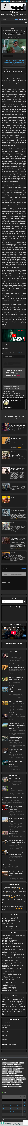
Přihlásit (4, 1022)
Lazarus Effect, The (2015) (14, 973)
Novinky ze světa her (19, 1075)
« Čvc (3, 1119)
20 (14, 1111)
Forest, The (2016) (12, 952)
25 (7, 1114)
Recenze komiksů (12, 1079)
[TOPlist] (4, 1092)
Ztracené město (11, 920)
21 (17, 1111)
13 (13, 1108)
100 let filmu (4, 1063)
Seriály (15, 1081)
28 (17, 1114)
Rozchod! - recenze (12, 925)
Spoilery (8, 1082)
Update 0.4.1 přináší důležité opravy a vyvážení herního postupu (16, 873)
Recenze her (21, 1077)
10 (3, 1108)
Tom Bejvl (11, 37)
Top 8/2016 (9, 976)
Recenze (16, 1077)
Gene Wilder (11, 1008)
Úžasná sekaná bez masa (14, 966)
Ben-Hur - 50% (11, 938)
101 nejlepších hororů (13, 1063)
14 (17, 1108)
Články (20, 1086)
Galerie (14, 1068)
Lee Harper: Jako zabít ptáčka (14, 974)
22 (20, 1111)
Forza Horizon (10, 979)
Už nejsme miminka (12, 940)
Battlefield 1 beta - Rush (12, 990)
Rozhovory (11, 1081)
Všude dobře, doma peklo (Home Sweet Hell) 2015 (14, 891)
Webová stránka (8, 407)
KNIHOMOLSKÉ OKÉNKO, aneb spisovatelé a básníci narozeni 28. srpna (17, 820)
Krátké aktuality (18, 1072)
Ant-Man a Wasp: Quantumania (16, 554)
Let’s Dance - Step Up (13, 917)
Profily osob (4, 1077)
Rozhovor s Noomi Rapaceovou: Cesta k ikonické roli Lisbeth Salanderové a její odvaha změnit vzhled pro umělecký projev (13, 906)
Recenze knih (4, 1079)
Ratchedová (17, 352)
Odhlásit (8, 1022)
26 (10, 1114)
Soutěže (19, 1081)
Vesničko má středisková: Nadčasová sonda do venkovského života (15, 739)
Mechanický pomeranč (13, 926)
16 (24, 1108)
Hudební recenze (16, 1070)
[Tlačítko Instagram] (21, 19)
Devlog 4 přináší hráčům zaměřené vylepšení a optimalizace (15, 808)
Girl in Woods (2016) (13, 960)
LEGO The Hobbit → (14, 414)
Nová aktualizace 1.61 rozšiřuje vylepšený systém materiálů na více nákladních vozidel (17, 852)
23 (24, 1111)
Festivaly (4, 1064)
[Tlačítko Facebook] (17, 19)
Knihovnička (4, 1072)
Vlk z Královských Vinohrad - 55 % (16, 965)
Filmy (11, 1068)
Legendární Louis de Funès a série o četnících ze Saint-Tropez (16, 689)
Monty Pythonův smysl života (16, 714)
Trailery (3, 1084)
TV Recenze (14, 28)
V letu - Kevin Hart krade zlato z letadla (17, 485)
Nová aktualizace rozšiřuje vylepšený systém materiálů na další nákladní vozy (17, 842)
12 (10, 1108)
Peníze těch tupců (13, 497)
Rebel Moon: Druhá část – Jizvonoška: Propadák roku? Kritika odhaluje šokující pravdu (17, 469)
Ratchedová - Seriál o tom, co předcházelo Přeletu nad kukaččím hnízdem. (14, 33)
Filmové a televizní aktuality (7, 1066)
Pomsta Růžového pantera (14, 1001)
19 (10, 1111)
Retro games (4, 1081)
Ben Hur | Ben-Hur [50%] (13, 941)
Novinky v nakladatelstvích (7, 1075)
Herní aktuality (20, 1068)
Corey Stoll (11, 397)
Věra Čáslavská (11, 971)
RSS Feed (4, 1027)
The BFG (11, 1011)
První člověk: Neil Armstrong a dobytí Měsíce (17, 511)
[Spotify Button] (24, 19)
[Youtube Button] (22, 19)
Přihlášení (23, 568)
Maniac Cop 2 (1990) (12, 987)
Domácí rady (21, 1063)
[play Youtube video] (14, 335)
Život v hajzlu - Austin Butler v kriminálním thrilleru (15, 439)
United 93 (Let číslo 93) (13, 918)
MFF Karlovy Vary (12, 1073)
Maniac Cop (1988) (11, 985)
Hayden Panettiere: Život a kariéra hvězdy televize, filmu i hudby (17, 751)
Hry (7, 1070)
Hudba (10, 1070)
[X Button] (16, 19)
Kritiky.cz (14, 12)
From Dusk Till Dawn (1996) (13, 981)
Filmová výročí (17, 1064)
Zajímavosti (18, 1084)
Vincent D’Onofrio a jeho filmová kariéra (17, 425)
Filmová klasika (10, 1064)
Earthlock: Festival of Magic (13, 977)
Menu (4, 19)
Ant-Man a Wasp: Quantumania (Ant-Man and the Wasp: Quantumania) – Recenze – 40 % (18, 539)
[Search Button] (26, 19)
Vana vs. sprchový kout (12, 988)
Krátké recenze (5, 1073)
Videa (13, 1084)
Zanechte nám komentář (14, 38)
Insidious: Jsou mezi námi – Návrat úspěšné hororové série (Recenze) (17, 763)
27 (13, 1114)
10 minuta (10, 1014)
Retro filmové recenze (19, 463)
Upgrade (17, 1004)
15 (20, 1108)
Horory (3, 1070)
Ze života (15, 1086)
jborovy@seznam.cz (13, 1047)
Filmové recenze (18, 447)
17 (3, 1111)
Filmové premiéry (18, 1066)
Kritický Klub (11, 1072)
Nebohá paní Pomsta (12, 928)
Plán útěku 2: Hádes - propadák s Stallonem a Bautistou (16, 525)
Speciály (3, 1082)
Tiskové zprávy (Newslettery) (17, 1082)
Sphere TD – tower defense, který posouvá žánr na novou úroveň (16, 703)
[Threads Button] (19, 19)
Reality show (11, 1077)
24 (3, 1114)
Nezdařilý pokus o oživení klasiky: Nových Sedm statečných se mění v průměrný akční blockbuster (16, 454)
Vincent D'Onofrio (18, 397)
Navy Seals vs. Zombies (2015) (15, 1006)
